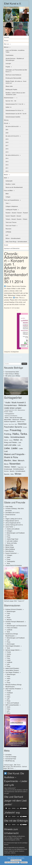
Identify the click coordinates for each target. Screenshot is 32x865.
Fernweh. (25, 427)
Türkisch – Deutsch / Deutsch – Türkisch (16, 219)
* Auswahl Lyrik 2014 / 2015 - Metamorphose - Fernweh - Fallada (14, 410)
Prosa (8, 537)
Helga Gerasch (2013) (12, 521)
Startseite (6, 37)
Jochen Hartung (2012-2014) (14, 525)
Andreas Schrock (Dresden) (13, 609)
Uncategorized (15, 352)
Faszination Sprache (13, 426)
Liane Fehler (9, 527)
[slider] (24, 808)
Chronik (6, 123)
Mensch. (21, 460)
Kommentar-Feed (10, 759)
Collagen (8, 197)
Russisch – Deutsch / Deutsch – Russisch (17, 213)
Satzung (6, 120)
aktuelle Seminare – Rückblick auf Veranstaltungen (15, 59)
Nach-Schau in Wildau (12, 374)
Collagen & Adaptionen (12, 206)
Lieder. (14, 448)
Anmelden (8, 755)
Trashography (11, 561)
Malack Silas (9, 545)
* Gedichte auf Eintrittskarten (10, 415)
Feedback (10, 693)
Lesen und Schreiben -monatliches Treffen (15, 51)
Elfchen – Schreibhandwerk (13, 238)
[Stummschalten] (21, 808)
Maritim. (8, 460)
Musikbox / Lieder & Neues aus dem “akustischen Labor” (15, 93)
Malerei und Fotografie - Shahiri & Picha (15, 456)
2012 (7, 165)
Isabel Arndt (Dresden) (12, 668)
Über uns (6, 44)
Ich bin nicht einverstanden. (12, 862)
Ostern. (14, 466)
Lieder (8, 660)
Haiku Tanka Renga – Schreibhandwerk (16, 241)
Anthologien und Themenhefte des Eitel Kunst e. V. (16, 70)
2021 (7, 129)
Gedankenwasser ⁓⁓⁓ (10, 98)
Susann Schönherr (11, 553)
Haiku (8, 557)
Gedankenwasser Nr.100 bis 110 (14, 110)
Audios (9, 654)
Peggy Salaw (20, 467)
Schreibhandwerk (18, 469)
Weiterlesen (24, 862)
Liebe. (7, 448)
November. (15, 463)
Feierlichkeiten (9, 55)
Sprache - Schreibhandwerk (17, 471)
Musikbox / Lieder (10, 184)
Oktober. (7, 467)
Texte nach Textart (11, 225)
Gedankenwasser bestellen (13, 117)
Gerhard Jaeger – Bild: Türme (12, 765)
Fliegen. (6, 430)
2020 (7, 133)
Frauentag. (16, 430)
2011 (7, 168)
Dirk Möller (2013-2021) (12, 513)
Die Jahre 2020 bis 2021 (12, 126)
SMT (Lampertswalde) (12, 705)
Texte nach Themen (11, 222)
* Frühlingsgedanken (9, 413)
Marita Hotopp (9, 547)
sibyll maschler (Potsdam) (13, 689)
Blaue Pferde (11, 424)
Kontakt (6, 245)
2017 (7, 145)
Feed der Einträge (10, 757)
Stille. (12, 474)
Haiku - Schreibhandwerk (14, 437)
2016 (7, 149)
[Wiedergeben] (6, 808)
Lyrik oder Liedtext (12, 541)
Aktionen (6, 47)
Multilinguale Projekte (11, 89)
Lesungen (8, 63)
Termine (6, 40)
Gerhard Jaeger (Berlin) (12, 650)
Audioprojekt (9, 181)
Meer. (15, 460)
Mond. (6, 464)
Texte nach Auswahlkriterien (11, 200)
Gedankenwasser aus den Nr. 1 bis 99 (16, 113)
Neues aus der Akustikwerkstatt (14, 187)
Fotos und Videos (12, 628)
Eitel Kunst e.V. (12, 3)
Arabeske (6, 424)
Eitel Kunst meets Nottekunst (13, 75)
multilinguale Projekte (11, 209)
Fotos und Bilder (8, 190)
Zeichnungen (11, 644)
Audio (5, 178)
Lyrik (7, 235)
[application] (16, 808)
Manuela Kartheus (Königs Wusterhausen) (13, 686)
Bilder (7, 193)
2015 (7, 152)
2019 (7, 139)
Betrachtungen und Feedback (16, 533)
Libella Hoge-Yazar (12, 539)
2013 (7, 161)
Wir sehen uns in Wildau (12, 376)
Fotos (8, 535)
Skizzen (9, 619)
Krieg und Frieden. (11, 442)
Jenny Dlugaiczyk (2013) (12, 523)
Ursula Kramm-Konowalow (13, 565)
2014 (7, 158)
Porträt (9, 624)
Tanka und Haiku (12, 543)
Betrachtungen (11, 611)
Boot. (16, 424)
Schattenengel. (8, 469)
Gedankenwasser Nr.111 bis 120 (14, 104)
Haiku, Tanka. (20, 433)
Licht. (19, 445)
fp (5, 517)
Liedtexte (9, 630)
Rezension (8, 229)
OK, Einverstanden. (16, 860)
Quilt (25, 467)
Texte (7, 203)
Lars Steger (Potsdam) (12, 672)
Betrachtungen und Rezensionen (17, 626)
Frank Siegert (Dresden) (12, 646)
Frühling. (8, 434)
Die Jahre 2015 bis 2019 (12, 136)
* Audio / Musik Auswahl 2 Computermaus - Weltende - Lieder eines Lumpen (15, 405)
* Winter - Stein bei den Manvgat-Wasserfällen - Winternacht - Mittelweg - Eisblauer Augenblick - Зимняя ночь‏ (15, 419)
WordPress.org (9, 761)
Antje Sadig (8, 506)
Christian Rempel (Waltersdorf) (14, 622)
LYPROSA (8, 232)
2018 (7, 142)
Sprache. (7, 474)
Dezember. (22, 423)
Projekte (8, 67)
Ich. (21, 440)
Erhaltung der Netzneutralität (13, 78)
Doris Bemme (9, 551)
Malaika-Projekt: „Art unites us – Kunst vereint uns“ (16, 82)
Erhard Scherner (10, 515)
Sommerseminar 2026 (12, 372)
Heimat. (6, 440)
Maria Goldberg (10, 549)
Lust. (6, 451)
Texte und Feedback (13, 703)
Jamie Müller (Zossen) (12, 670)
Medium (6, 174)
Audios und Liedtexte (13, 529)
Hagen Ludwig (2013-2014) (13, 519)
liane (18, 308)
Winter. (18, 473)
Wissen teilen (9, 86)
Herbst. (16, 439)
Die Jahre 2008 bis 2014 (12, 155)
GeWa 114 (8, 107)
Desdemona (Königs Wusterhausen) (11, 635)
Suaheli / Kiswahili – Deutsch (13, 216)
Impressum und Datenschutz (11, 248)
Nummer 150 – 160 (11, 101)
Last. (19, 442)
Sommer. (6, 471)
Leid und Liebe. (10, 445)
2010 (7, 171)
